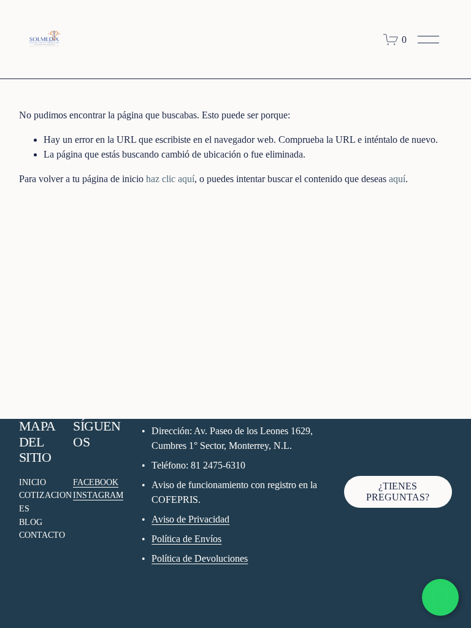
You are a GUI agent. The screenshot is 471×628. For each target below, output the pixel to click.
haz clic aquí (170, 179)
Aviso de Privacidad (190, 519)
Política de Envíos (186, 539)
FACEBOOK (95, 482)
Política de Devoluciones (199, 558)
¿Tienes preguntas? (397, 491)
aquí (397, 179)
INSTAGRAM (98, 495)
